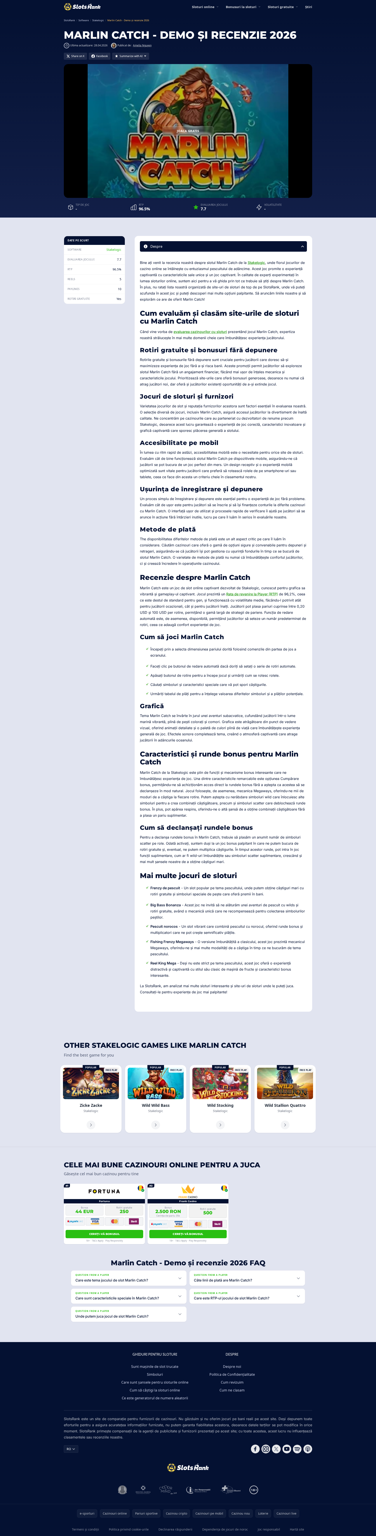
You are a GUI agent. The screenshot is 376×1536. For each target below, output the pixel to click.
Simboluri (155, 1374)
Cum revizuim (232, 1382)
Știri (308, 7)
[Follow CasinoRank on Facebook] (255, 1449)
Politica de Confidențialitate (232, 1374)
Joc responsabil (269, 1529)
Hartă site (297, 1529)
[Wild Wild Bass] (155, 1099)
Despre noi (232, 1366)
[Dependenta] (230, 1489)
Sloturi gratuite (281, 7)
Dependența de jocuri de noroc (225, 1529)
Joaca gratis (188, 131)
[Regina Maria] (143, 1489)
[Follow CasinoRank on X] (276, 1449)
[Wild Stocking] (220, 1099)
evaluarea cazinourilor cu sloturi (200, 332)
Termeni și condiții (85, 1529)
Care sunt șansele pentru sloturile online (154, 1382)
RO (69, 1449)
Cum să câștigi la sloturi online (155, 1390)
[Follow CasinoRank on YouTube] (286, 1449)
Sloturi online (203, 7)
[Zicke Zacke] (91, 1099)
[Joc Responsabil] (198, 1489)
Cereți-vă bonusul (104, 1234)
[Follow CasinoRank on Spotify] (297, 1449)
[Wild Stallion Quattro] (285, 1099)
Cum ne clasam (232, 1390)
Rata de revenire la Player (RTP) (252, 594)
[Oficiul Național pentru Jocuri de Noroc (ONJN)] (122, 1489)
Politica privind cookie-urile (129, 1529)
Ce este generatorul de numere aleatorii (155, 1398)
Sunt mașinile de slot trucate (154, 1366)
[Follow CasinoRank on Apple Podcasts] (307, 1449)
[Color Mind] (168, 1489)
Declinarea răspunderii (175, 1529)
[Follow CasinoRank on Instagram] (265, 1449)
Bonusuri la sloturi (241, 7)
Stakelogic (113, 250)
